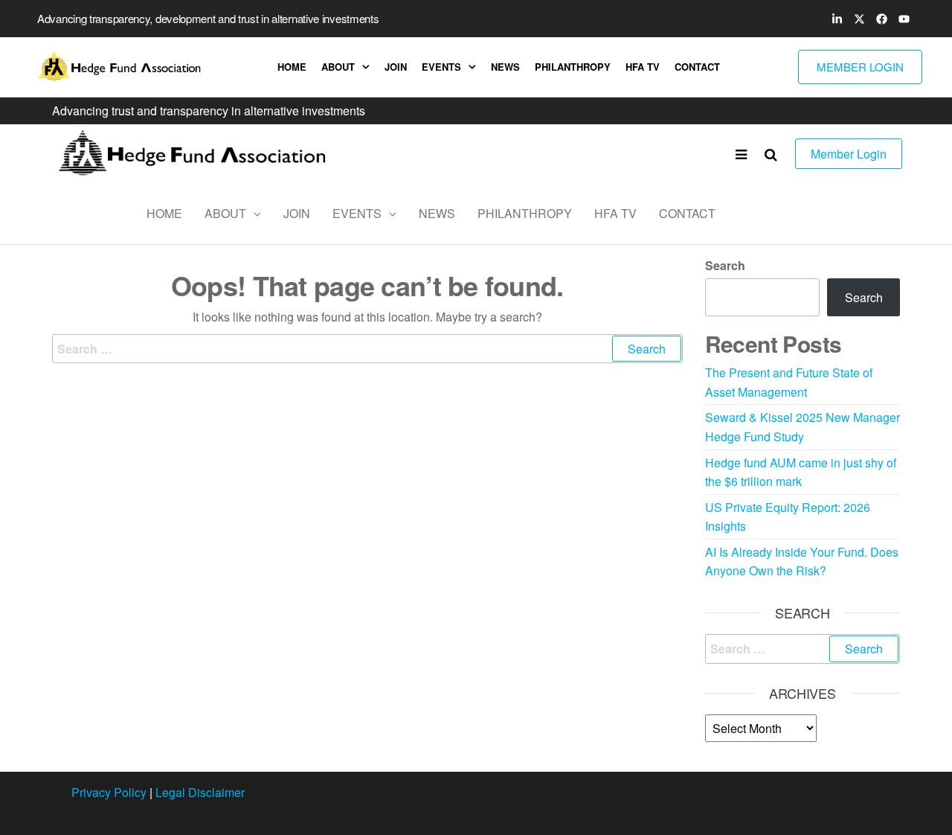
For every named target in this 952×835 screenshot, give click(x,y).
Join (396, 67)
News (505, 67)
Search (725, 265)
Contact (697, 67)
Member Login (849, 153)
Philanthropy (573, 67)
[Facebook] (881, 18)
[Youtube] (903, 18)
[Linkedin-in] (837, 18)
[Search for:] (367, 349)
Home (291, 67)
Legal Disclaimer (200, 792)
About (338, 67)
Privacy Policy (109, 792)
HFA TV (642, 67)
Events (441, 67)
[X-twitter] (859, 18)
